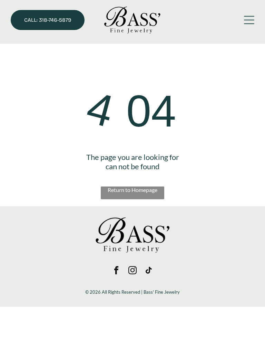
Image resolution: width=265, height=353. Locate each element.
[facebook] (116, 271)
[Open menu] (249, 20)
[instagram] (133, 271)
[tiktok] (149, 271)
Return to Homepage (132, 189)
